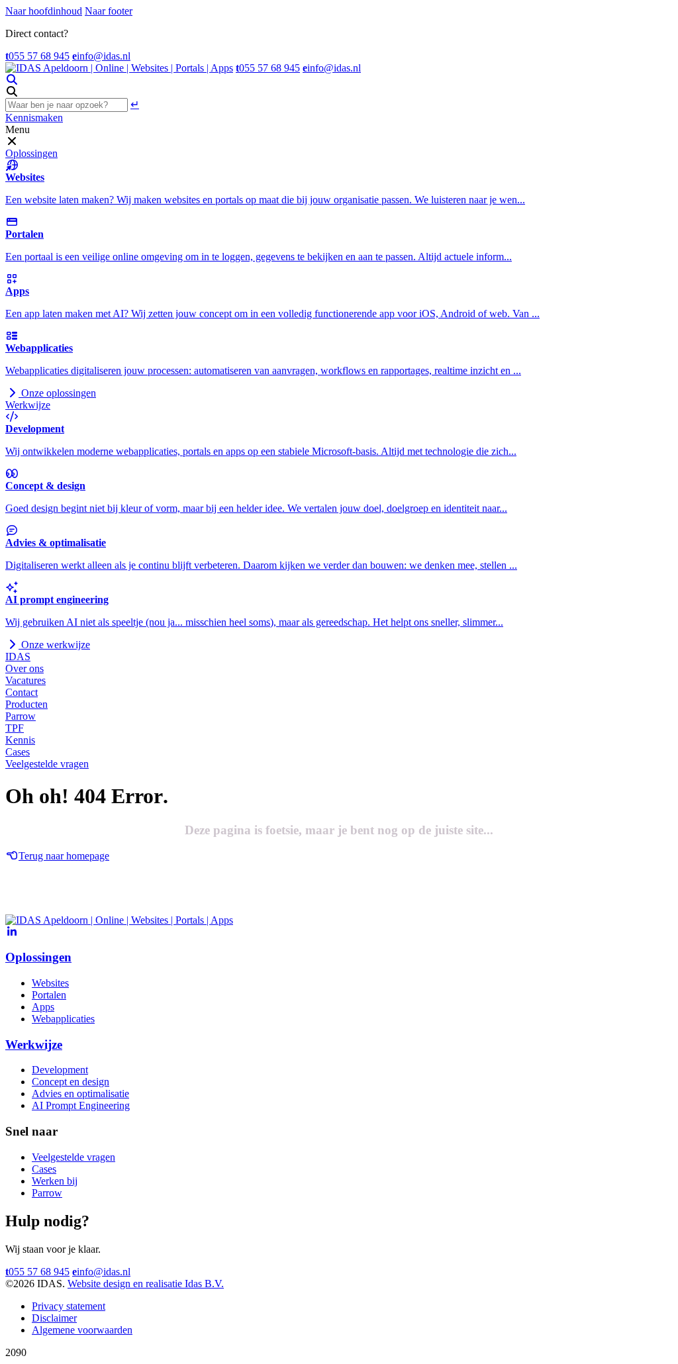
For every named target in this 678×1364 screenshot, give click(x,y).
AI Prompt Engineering (81, 1105)
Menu (17, 129)
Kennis (20, 740)
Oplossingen (31, 153)
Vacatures (25, 680)
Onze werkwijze (54, 644)
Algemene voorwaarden (82, 1330)
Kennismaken (34, 117)
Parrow (20, 716)
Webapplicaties (63, 1018)
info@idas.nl (101, 56)
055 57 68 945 (37, 56)
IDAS (17, 656)
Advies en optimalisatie (80, 1093)
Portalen (49, 994)
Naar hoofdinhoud (43, 11)
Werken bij (54, 1181)
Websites (50, 983)
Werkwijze (27, 405)
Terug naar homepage (64, 855)
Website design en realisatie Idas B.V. (146, 1283)
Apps (43, 1006)
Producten (26, 704)
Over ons (24, 668)
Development (60, 1069)
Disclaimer (54, 1318)
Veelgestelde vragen (47, 763)
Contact (21, 692)
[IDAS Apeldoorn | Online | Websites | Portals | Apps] (119, 67)
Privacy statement (68, 1306)
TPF (14, 728)
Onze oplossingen (57, 393)
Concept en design (70, 1081)
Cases (17, 751)
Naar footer (108, 11)
